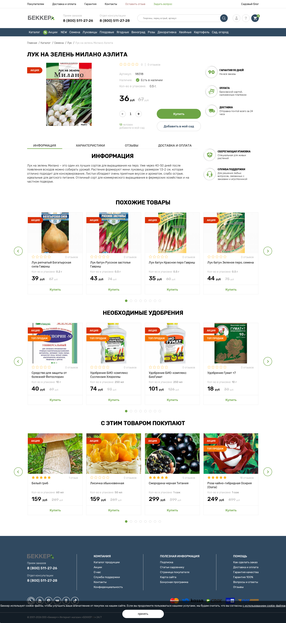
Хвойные (185, 32)
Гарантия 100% (243, 577)
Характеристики (90, 145)
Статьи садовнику (172, 567)
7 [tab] (155, 301)
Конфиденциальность (108, 587)
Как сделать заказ (245, 562)
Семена (74, 32)
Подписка (166, 562)
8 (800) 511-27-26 (78, 20)
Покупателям (35, 4)
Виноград (138, 32)
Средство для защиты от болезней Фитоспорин (49, 374)
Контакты (111, 4)
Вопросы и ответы (245, 582)
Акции (52, 32)
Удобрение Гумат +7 (221, 373)
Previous (18, 251)
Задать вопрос (163, 4)
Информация (44, 145)
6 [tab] (150, 301)
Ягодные (123, 32)
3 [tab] (136, 301)
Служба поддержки (107, 577)
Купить (178, 114)
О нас (97, 572)
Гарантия (90, 4)
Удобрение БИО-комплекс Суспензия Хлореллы (109, 374)
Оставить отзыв (135, 4)
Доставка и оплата (64, 4)
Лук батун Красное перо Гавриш (172, 262)
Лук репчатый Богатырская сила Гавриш (51, 264)
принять (143, 613)
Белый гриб (40, 483)
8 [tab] (160, 301)
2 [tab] (131, 301)
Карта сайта (168, 577)
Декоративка (167, 32)
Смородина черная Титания (169, 483)
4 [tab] (140, 301)
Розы (151, 32)
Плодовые (107, 32)
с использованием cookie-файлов (264, 605)
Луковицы (90, 32)
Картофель (201, 32)
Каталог (34, 32)
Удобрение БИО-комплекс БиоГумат (168, 374)
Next (267, 251)
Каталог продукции (107, 562)
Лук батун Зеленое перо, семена (230, 262)
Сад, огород (220, 32)
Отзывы (131, 145)
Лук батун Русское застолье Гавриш (110, 264)
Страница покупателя (174, 572)
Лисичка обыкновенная (107, 483)
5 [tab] (145, 301)
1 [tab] (126, 301)
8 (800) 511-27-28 (115, 20)
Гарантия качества (246, 572)
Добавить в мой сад (179, 126)
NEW (64, 32)
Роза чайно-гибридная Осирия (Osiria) (229, 485)
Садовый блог (250, 4)
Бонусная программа (174, 582)
